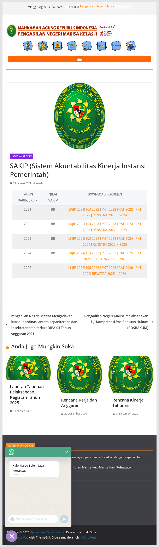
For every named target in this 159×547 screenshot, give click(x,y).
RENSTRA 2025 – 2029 (109, 274)
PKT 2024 (109, 239)
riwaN (39, 183)
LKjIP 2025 (76, 268)
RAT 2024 (126, 239)
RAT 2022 (126, 209)
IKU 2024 (93, 239)
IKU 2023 (93, 224)
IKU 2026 (93, 268)
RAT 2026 (126, 268)
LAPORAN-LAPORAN (22, 156)
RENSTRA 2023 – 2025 (110, 245)
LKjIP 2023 (76, 239)
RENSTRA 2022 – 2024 (110, 230)
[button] (79, 59)
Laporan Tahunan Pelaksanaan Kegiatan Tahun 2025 (27, 394)
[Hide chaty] (11, 536)
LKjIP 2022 (76, 224)
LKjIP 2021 (76, 209)
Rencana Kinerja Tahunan (127, 402)
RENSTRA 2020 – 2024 (110, 215)
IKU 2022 (93, 209)
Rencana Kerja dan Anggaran (79, 402)
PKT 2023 (109, 224)
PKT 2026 (109, 268)
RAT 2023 (126, 224)
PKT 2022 (109, 209)
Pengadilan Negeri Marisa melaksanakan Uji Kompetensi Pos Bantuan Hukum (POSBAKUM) (116, 322)
